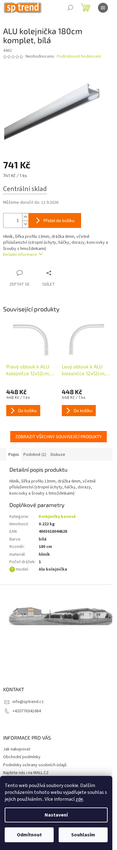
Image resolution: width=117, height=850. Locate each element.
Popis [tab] (13, 455)
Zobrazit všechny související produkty (58, 436)
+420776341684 (26, 711)
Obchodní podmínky (22, 757)
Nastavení (56, 815)
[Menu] (103, 8)
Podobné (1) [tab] (34, 455)
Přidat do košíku (59, 220)
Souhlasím (83, 834)
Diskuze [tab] (58, 455)
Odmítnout (29, 834)
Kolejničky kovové (57, 517)
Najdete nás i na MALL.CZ (26, 773)
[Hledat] (70, 8)
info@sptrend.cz (28, 702)
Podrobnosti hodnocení (79, 57)
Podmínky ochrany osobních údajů (34, 765)
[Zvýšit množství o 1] (25, 216)
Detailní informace (20, 254)
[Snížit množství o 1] (25, 224)
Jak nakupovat (16, 749)
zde (79, 799)
